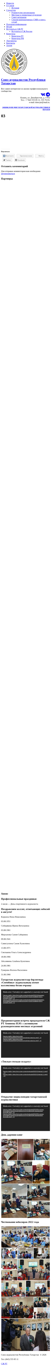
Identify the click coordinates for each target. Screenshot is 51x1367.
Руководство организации (23, 12)
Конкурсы (10, 34)
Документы (11, 41)
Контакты (10, 43)
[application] (25, 1003)
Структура (11, 10)
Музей (9, 27)
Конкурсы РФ (18, 38)
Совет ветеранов (19, 17)
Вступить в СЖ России (22, 31)
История (15, 8)
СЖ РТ (4, 1364)
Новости (10, 3)
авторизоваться (8, 173)
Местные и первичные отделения (26, 15)
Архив (9, 45)
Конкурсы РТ (18, 36)
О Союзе (10, 5)
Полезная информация (16, 24)
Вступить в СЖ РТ (14, 29)
